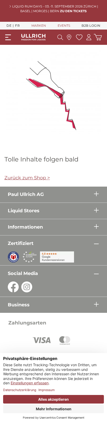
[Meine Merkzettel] (78, 37)
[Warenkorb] (98, 37)
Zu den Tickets (73, 11)
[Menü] (8, 37)
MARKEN (38, 25)
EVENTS (64, 25)
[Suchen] (60, 37)
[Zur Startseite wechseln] (33, 37)
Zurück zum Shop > (27, 178)
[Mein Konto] (89, 37)
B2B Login (91, 25)
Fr (17, 25)
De (8, 25)
